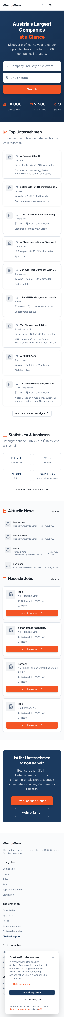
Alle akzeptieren (32, 992)
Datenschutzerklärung (19, 1009)
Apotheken (8, 915)
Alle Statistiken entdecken (30, 489)
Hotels (6, 920)
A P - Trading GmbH (28, 595)
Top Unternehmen (12, 889)
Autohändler (9, 910)
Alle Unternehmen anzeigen (30, 413)
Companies (9, 868)
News (6, 874)
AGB (40, 1009)
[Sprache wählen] (50, 5)
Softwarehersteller (12, 931)
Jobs (5, 879)
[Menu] (58, 5)
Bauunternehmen (12, 926)
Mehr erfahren (32, 812)
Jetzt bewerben (29, 613)
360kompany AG (27, 707)
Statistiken (8, 894)
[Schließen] (53, 956)
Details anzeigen (22, 984)
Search (32, 89)
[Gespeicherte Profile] (42, 5)
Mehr (53, 511)
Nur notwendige (32, 999)
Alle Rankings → (11, 936)
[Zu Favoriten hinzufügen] (17, 156)
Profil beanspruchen (32, 800)
